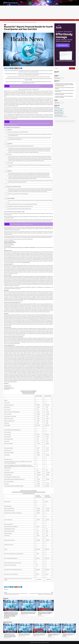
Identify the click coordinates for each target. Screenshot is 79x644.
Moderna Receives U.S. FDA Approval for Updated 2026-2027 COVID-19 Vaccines (45, 613)
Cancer (39, 608)
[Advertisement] (39, 12)
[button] (75, 20)
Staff (5, 31)
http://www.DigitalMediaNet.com (59, 113)
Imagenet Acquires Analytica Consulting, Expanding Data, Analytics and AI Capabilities (64, 94)
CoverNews (42, 642)
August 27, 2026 (8, 618)
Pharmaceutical (12, 609)
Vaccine (46, 609)
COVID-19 (46, 608)
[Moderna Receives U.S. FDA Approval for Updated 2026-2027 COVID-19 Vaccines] (45, 605)
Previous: (15, 593)
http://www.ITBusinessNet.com (59, 108)
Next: (41, 593)
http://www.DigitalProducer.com (59, 111)
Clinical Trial (42, 608)
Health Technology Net (10, 3)
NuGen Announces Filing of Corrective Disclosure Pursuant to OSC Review (28, 613)
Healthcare (5, 609)
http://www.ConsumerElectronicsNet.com (60, 116)
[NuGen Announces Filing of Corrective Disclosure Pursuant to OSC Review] (28, 605)
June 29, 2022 (8, 31)
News (5, 24)
